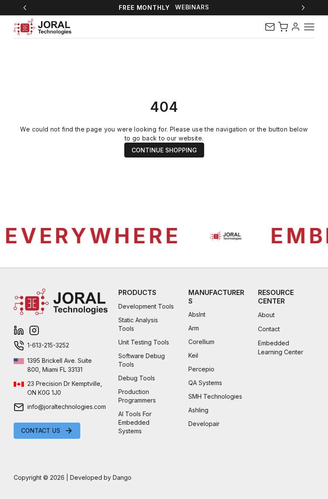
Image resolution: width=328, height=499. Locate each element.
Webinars (192, 7)
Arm (193, 328)
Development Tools (146, 306)
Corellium (201, 341)
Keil (193, 355)
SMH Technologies (215, 396)
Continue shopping (164, 150)
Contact (269, 329)
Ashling (198, 410)
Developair (204, 423)
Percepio (201, 369)
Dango (122, 477)
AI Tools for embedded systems (135, 422)
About (266, 314)
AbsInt (196, 314)
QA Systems (205, 382)
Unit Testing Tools (143, 342)
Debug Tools (136, 378)
